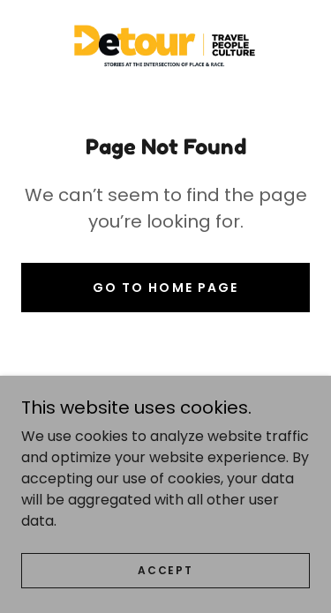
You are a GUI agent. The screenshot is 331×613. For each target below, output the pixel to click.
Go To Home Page (165, 287)
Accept (165, 570)
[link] (166, 49)
